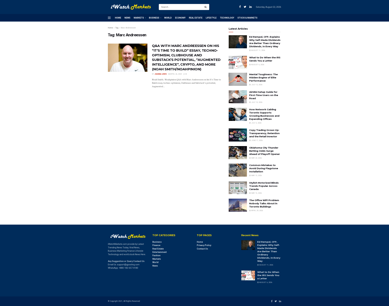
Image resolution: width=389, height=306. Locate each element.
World (168, 18)
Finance (156, 245)
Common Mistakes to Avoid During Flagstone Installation (263, 168)
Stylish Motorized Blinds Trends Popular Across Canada (264, 186)
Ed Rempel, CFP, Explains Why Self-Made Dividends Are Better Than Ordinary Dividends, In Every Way (268, 251)
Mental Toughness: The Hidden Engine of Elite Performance (263, 77)
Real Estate (195, 18)
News (127, 18)
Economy (180, 18)
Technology (227, 18)
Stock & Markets (247, 18)
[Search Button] (206, 7)
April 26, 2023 (176, 74)
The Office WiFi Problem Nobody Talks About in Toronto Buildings (264, 203)
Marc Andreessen (128, 28)
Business (154, 18)
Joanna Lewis (161, 74)
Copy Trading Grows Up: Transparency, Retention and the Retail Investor (264, 133)
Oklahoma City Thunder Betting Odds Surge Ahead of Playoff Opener (264, 151)
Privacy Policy (204, 245)
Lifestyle (211, 18)
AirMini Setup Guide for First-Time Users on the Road (263, 95)
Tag (116, 28)
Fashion (156, 255)
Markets (139, 18)
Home (118, 18)
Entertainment (159, 252)
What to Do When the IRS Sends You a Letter (268, 275)
